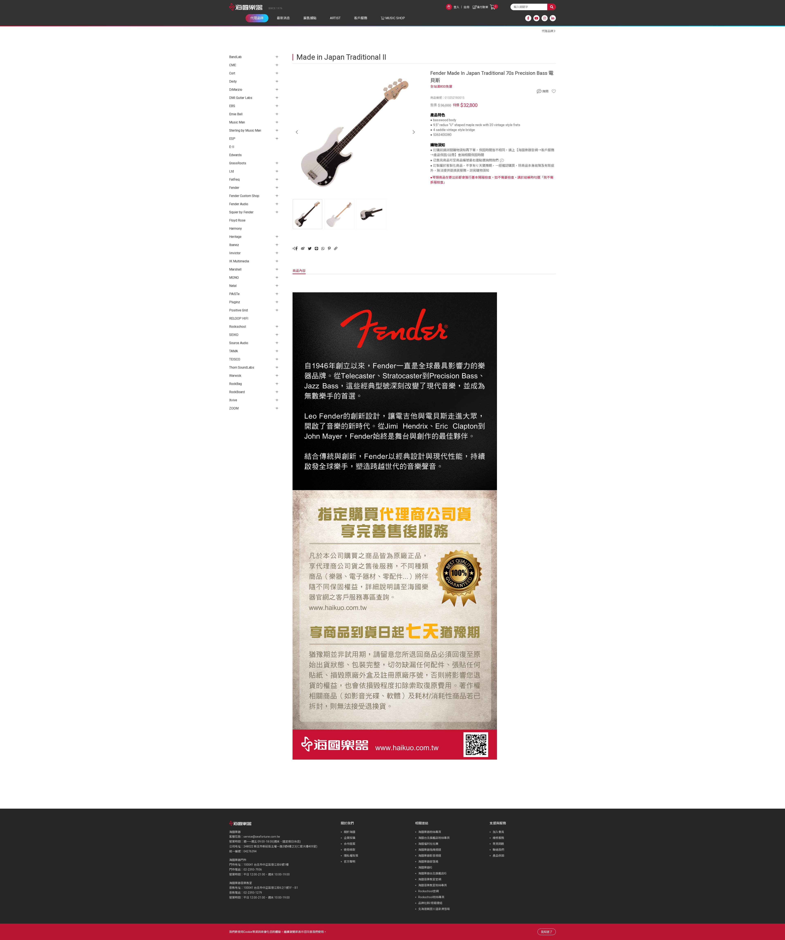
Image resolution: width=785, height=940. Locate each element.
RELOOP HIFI (238, 318)
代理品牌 (547, 31)
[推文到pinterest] (329, 248)
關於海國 (349, 832)
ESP (232, 139)
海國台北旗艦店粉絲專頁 (434, 837)
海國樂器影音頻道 (429, 855)
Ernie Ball (235, 114)
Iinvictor (235, 253)
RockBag (235, 384)
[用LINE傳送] (316, 248)
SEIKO (233, 335)
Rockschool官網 (428, 891)
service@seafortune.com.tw (261, 836)
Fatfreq (234, 179)
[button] (414, 132)
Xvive (233, 400)
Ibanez (234, 245)
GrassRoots (237, 163)
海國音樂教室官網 (429, 879)
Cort (232, 73)
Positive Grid (238, 310)
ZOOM (234, 408)
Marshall (235, 269)
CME (232, 65)
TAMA (233, 351)
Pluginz (234, 302)
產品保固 (498, 855)
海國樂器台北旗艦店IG (432, 873)
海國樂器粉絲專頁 (429, 832)
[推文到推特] (310, 248)
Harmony (235, 228)
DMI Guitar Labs (240, 98)
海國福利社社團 (428, 843)
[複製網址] (335, 248)
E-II (231, 147)
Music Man (237, 122)
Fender (234, 188)
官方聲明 (349, 861)
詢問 (545, 91)
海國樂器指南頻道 (429, 849)
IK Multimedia (239, 261)
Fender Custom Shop (244, 196)
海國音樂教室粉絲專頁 (432, 885)
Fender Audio (238, 204)
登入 (456, 7)
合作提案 (349, 843)
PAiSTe (234, 294)
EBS (232, 106)
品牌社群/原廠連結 (430, 903)
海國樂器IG (425, 867)
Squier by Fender (241, 212)
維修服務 (498, 837)
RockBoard (237, 392)
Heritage (235, 237)
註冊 (466, 7)
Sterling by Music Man (245, 130)
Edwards (235, 155)
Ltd (231, 171)
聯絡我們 (498, 849)
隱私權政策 (351, 855)
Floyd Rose (237, 220)
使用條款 (349, 849)
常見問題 (498, 843)
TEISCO (234, 359)
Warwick (235, 376)
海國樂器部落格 (428, 861)
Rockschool (237, 327)
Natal (233, 286)
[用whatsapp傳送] (323, 248)
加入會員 (498, 832)
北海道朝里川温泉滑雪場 (434, 909)
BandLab (235, 57)
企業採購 (349, 837)
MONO (234, 277)
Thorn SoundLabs (241, 367)
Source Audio (238, 343)
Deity (233, 81)
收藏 (554, 91)
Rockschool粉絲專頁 (431, 897)
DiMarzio (235, 90)
